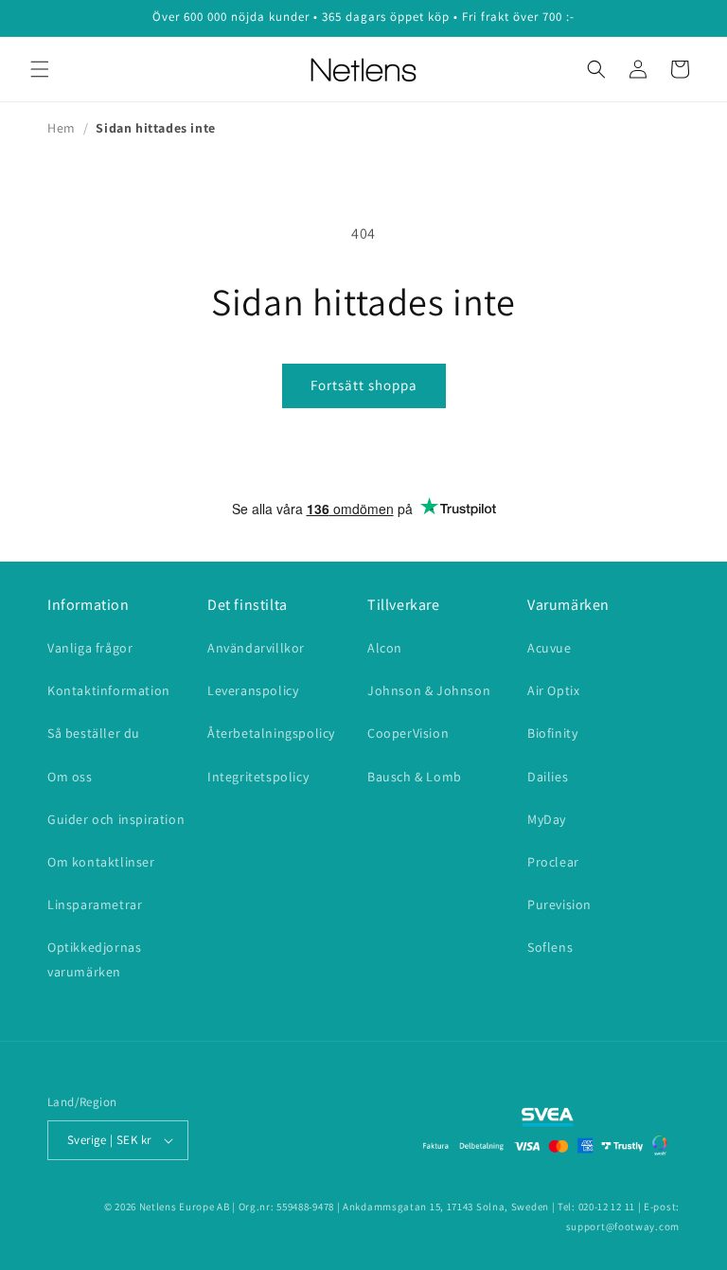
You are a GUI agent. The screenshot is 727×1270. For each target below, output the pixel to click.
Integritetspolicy (258, 776)
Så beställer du (93, 733)
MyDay (546, 819)
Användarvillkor (256, 647)
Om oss (70, 776)
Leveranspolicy (252, 690)
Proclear (553, 861)
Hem (61, 127)
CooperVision (408, 733)
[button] (40, 69)
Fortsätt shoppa (363, 385)
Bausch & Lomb (414, 776)
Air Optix (553, 690)
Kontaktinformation (108, 690)
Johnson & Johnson (428, 690)
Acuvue (549, 647)
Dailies (547, 776)
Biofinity (552, 733)
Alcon (384, 647)
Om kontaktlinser (101, 861)
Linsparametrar (94, 904)
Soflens (550, 947)
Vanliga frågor (90, 647)
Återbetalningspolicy (271, 733)
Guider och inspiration (116, 819)
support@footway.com (623, 1226)
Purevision (559, 904)
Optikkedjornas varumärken (94, 959)
